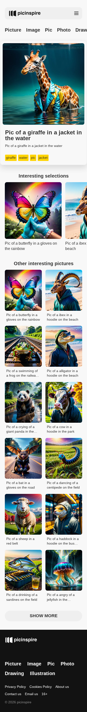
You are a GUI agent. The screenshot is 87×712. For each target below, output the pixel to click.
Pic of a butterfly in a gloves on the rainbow (23, 317)
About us (62, 687)
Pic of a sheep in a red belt (20, 541)
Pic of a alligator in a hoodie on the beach (62, 373)
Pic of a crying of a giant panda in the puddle (20, 429)
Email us (31, 694)
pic (33, 157)
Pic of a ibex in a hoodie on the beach (62, 317)
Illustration (42, 673)
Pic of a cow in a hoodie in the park (60, 429)
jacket (43, 157)
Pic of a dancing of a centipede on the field (63, 485)
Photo (64, 30)
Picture (13, 30)
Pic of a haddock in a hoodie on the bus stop (63, 541)
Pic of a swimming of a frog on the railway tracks (22, 373)
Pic (48, 30)
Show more (44, 615)
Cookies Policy (40, 687)
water (23, 157)
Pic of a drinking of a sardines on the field (21, 597)
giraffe (11, 157)
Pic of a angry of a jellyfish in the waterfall (61, 597)
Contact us (13, 694)
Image (33, 30)
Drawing (14, 673)
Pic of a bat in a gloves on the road (20, 485)
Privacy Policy (15, 687)
